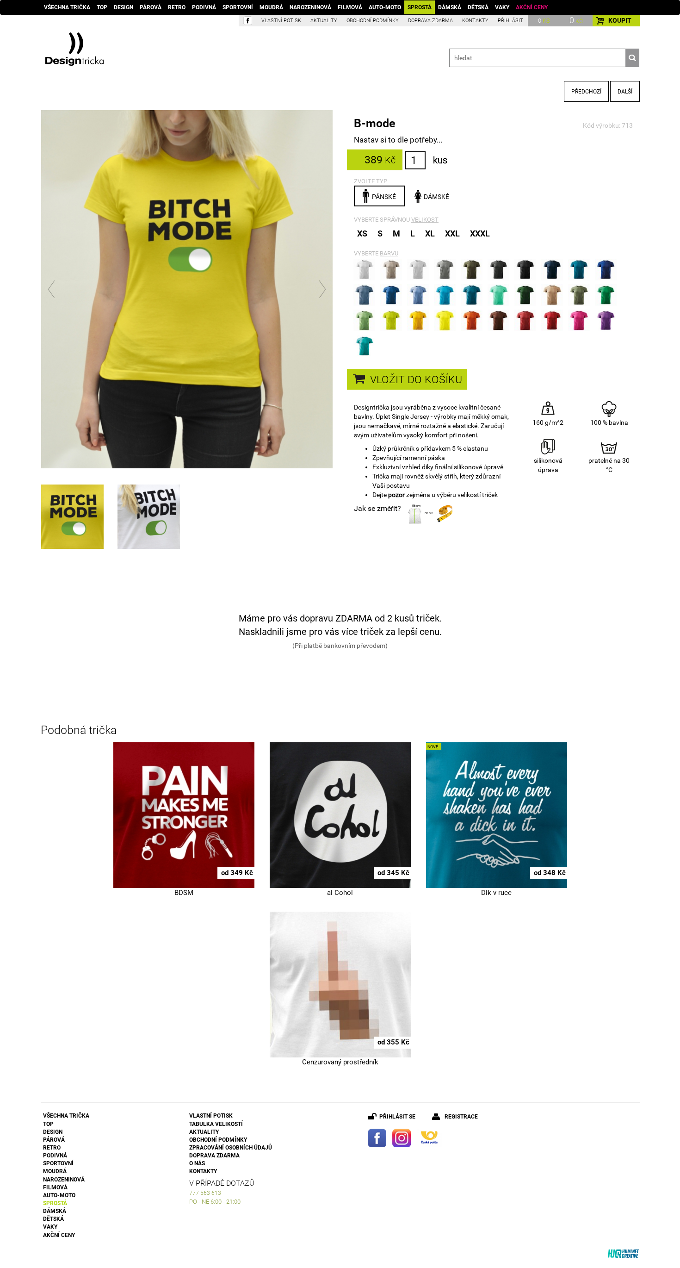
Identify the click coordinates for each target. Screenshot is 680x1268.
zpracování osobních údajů (230, 1147)
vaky (502, 7)
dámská (449, 7)
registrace (461, 1116)
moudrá (271, 7)
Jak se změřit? (377, 508)
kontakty (475, 21)
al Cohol (340, 893)
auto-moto (385, 7)
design (123, 7)
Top (102, 7)
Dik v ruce (496, 893)
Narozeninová (310, 7)
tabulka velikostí (216, 1124)
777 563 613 (205, 1193)
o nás (197, 1163)
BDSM (183, 893)
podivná (204, 7)
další (625, 91)
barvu (389, 253)
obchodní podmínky (372, 21)
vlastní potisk (281, 21)
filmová (350, 7)
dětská (478, 7)
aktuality (323, 21)
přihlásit (510, 21)
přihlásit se (397, 1116)
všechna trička (67, 7)
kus (440, 160)
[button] (52, 289)
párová (150, 7)
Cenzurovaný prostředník (340, 1062)
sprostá (420, 7)
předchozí (586, 91)
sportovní (238, 7)
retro (176, 7)
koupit (619, 20)
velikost (425, 219)
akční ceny (532, 7)
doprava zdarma (430, 21)
